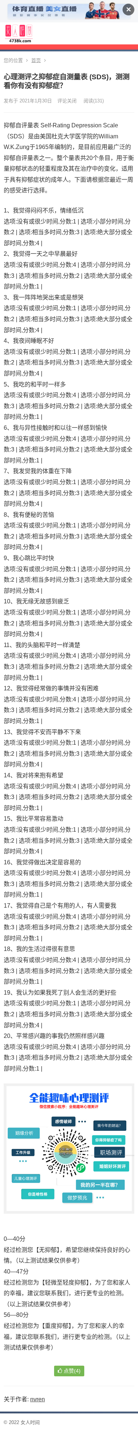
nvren (37, 1399)
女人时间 (30, 1422)
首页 (36, 60)
